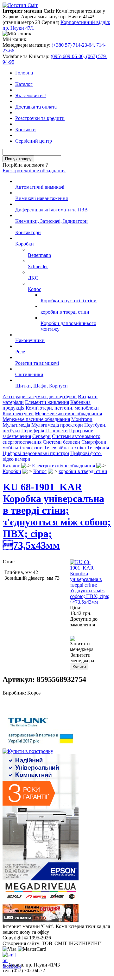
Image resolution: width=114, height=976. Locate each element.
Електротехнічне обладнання (34, 170)
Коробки (24, 243)
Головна (24, 72)
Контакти (25, 129)
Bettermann (39, 255)
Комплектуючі (18, 413)
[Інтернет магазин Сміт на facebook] (8, 957)
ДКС (33, 278)
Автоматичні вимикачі (39, 187)
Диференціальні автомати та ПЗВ (51, 209)
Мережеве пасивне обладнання (36, 419)
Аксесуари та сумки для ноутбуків (40, 396)
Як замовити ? (30, 95)
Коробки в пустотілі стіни (69, 300)
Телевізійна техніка (65, 447)
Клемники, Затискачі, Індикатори (51, 221)
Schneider (38, 266)
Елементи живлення (47, 402)
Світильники (29, 374)
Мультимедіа (16, 425)
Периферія (32, 430)
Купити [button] (79, 667)
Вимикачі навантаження (41, 198)
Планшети (56, 430)
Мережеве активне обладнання (68, 413)
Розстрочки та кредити (40, 118)
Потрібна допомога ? (25, 165)
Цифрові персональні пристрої (36, 453)
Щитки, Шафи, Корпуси (41, 385)
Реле (20, 351)
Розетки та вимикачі (37, 363)
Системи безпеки (61, 442)
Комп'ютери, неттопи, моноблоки (62, 408)
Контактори (28, 232)
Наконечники (30, 340)
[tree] (57, 284)
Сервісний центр (33, 141)
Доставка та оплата (36, 106)
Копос (34, 289)
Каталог (24, 84)
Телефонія (98, 447)
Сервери (41, 436)
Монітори (81, 419)
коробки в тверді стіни (65, 312)
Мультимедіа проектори (57, 425)
